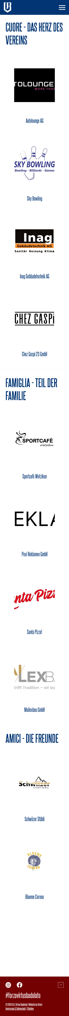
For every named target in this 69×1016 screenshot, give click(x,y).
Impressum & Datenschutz (16, 1008)
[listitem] (34, 92)
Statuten (30, 1008)
